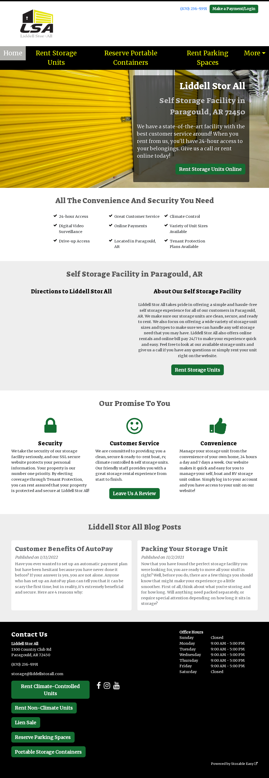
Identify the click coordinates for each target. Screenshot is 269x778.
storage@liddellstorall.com (37, 673)
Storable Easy (242, 764)
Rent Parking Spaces (207, 58)
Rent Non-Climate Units (44, 708)
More (252, 53)
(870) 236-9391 (193, 8)
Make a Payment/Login (234, 8)
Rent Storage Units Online (210, 169)
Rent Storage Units (56, 58)
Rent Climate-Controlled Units (50, 689)
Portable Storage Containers (48, 752)
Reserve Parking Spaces (43, 737)
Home (12, 53)
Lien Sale (25, 722)
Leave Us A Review (134, 493)
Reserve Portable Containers (130, 58)
